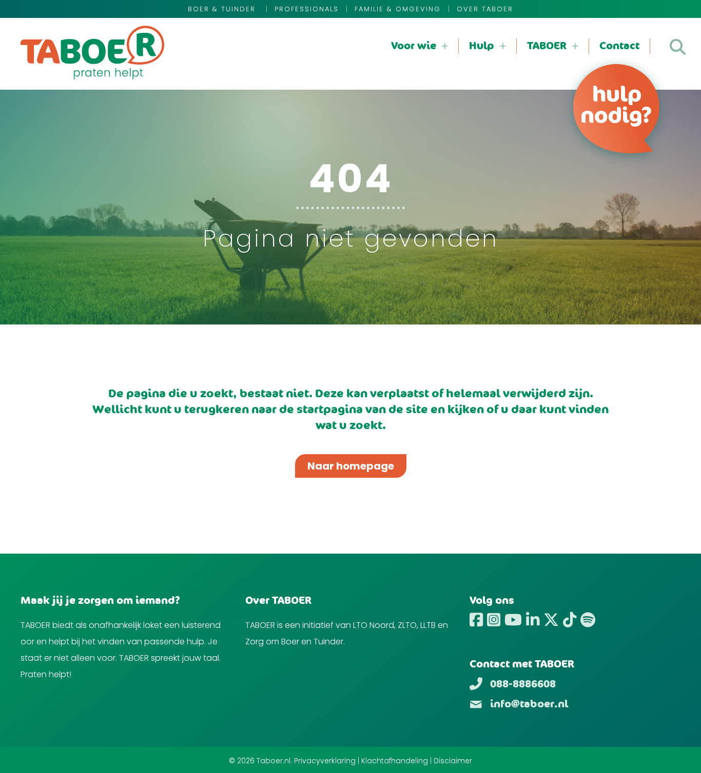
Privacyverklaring (325, 761)
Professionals (307, 9)
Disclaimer (453, 761)
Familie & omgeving (398, 9)
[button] (678, 47)
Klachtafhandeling (394, 761)
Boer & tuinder (223, 9)
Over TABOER (485, 9)
